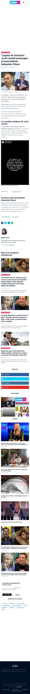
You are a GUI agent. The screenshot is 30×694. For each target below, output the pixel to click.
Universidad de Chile (16, 605)
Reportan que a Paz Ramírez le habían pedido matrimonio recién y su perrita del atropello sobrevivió (14, 353)
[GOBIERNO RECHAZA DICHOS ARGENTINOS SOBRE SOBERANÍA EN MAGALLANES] (13, 407)
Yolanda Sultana (5, 605)
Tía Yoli (25, 605)
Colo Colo (4, 603)
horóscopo (11, 607)
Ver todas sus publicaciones (8, 245)
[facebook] (2, 223)
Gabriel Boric (12, 603)
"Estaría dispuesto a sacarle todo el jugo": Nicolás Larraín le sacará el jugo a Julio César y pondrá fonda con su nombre (14, 318)
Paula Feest (4, 67)
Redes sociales (20, 603)
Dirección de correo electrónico (9, 589)
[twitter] (5, 223)
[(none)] (4, 231)
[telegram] (9, 223)
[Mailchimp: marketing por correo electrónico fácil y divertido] (17, 595)
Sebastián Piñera (13, 108)
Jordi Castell (15, 216)
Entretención (6, 255)
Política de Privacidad (16, 691)
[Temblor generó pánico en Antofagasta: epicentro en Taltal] (15, 484)
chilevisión (4, 607)
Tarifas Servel (16, 689)
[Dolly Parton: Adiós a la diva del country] (15, 510)
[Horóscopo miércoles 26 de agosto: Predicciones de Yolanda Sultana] (15, 458)
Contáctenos (25, 689)
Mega (3, 609)
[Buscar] (26, 2)
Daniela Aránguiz (20, 607)
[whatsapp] (12, 223)
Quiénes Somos (6, 689)
